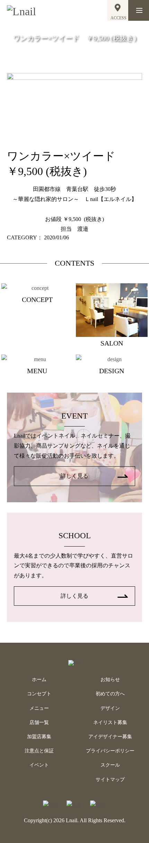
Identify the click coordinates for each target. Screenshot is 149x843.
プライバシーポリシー (110, 750)
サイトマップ (110, 779)
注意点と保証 (39, 750)
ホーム (39, 679)
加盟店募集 (39, 736)
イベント (39, 765)
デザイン (110, 708)
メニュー (39, 708)
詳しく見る (74, 476)
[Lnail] (74, 662)
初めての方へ (110, 693)
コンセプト (39, 693)
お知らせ (110, 679)
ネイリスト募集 (110, 722)
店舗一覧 (39, 722)
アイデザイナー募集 (110, 736)
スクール (110, 765)
